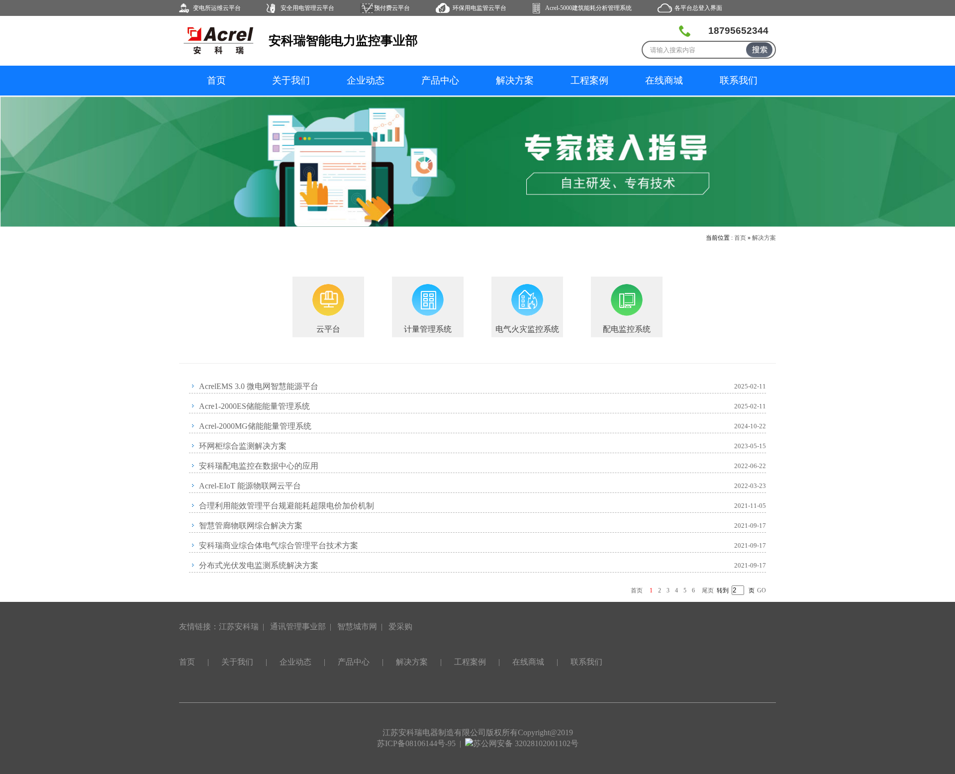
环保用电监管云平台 (479, 7)
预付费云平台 (392, 7)
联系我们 (739, 80)
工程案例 (589, 80)
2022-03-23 (750, 485)
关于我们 (291, 80)
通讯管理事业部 (298, 626)
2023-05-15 (750, 446)
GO (761, 590)
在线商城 (664, 80)
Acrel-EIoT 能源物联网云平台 (250, 486)
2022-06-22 (750, 466)
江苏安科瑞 (239, 626)
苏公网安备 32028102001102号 (525, 743)
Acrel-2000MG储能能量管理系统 (255, 426)
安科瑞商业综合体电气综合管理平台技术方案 (278, 545)
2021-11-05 (750, 505)
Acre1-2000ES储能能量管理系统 (254, 406)
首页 (216, 80)
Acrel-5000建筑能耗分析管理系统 (588, 7)
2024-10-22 (750, 426)
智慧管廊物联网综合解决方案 (250, 525)
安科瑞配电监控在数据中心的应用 (258, 466)
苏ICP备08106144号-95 (416, 743)
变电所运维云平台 (217, 7)
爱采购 (400, 626)
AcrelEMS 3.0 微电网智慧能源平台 (258, 386)
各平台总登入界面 (698, 7)
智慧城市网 (357, 626)
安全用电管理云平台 (307, 7)
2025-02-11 (750, 386)
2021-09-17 (750, 525)
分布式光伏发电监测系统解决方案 (258, 565)
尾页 (708, 590)
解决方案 (515, 80)
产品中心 (440, 80)
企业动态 (365, 80)
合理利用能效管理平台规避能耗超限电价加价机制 (286, 505)
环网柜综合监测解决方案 (242, 446)
